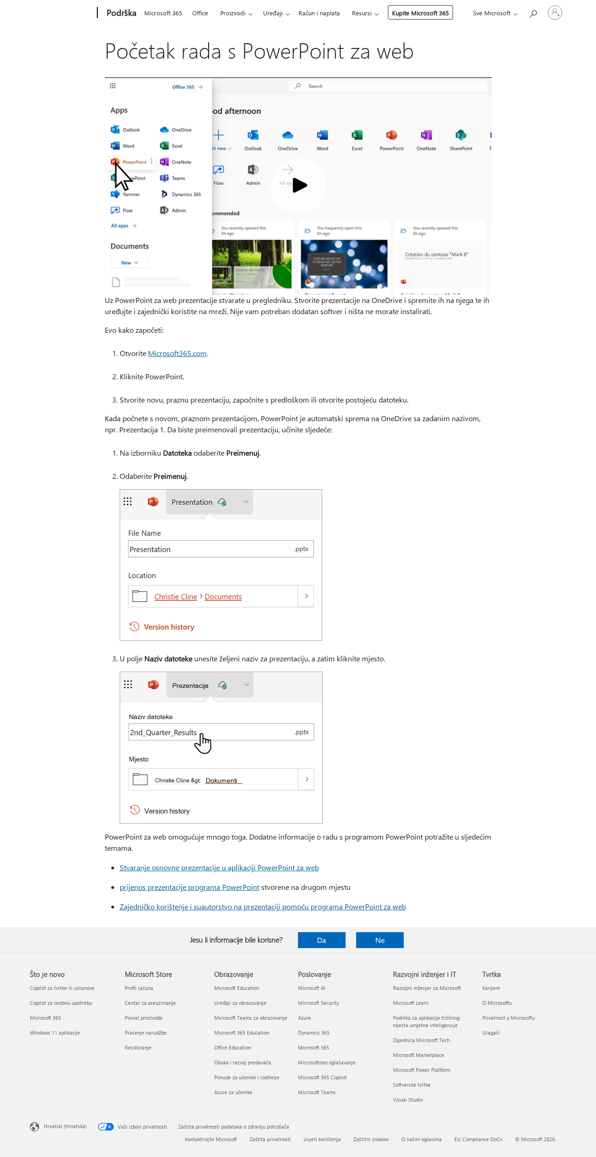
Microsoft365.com (177, 353)
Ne (380, 940)
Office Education (232, 1047)
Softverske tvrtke (412, 1084)
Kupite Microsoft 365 (420, 13)
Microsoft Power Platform (421, 1069)
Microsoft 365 (163, 13)
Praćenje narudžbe (146, 1032)
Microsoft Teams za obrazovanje (250, 1017)
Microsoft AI (311, 987)
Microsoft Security (318, 1002)
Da (321, 940)
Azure (304, 1017)
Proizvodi (232, 13)
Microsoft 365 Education (241, 1032)
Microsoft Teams (317, 1092)
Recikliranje (138, 1047)
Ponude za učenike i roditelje (246, 1077)
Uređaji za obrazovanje (240, 1002)
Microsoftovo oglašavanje (327, 1062)
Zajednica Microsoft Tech (421, 1039)
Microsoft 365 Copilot (322, 1077)
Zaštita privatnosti (270, 1139)
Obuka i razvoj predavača (242, 1062)
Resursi (362, 13)
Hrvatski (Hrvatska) (65, 1126)
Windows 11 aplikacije (55, 1032)
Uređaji (273, 13)
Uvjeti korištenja (322, 1139)
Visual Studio (408, 1099)
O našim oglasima (421, 1139)
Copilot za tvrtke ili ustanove (62, 987)
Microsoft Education (236, 987)
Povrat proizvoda (144, 1017)
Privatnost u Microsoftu (508, 1017)
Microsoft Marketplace (418, 1054)
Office (200, 13)
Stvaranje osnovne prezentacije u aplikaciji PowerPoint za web (219, 867)
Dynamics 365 (314, 1032)
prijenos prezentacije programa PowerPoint (189, 887)
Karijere (491, 987)
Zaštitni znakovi (371, 1139)
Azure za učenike (233, 1092)
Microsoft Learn (410, 1002)
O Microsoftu (497, 1002)
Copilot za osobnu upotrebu (61, 1002)
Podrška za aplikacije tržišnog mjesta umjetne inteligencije (426, 1021)
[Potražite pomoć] (532, 11)
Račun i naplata (319, 13)
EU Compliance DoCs (478, 1139)
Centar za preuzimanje (150, 1002)
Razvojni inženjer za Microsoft (427, 987)
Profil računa (139, 987)
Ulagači (491, 1032)
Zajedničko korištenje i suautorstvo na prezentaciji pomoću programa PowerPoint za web (263, 906)
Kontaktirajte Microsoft (211, 1139)
